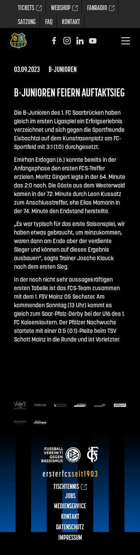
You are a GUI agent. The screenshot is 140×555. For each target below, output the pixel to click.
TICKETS (26, 8)
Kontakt (71, 22)
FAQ (48, 22)
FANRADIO (97, 8)
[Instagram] (67, 40)
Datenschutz (70, 527)
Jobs (70, 496)
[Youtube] (92, 40)
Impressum (70, 538)
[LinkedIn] (80, 40)
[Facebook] (54, 40)
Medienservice (70, 506)
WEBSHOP (60, 8)
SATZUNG (27, 22)
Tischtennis (66, 487)
